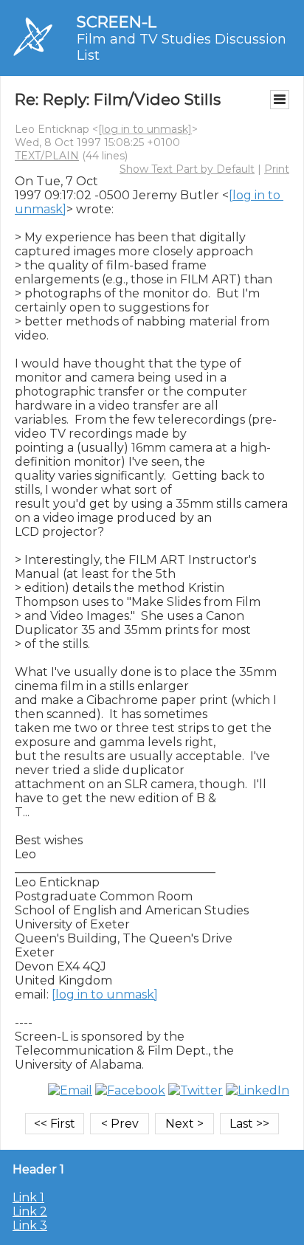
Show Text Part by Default (187, 169)
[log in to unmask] (145, 129)
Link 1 (28, 1197)
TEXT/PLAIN (47, 155)
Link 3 (30, 1225)
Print (276, 169)
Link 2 (30, 1211)
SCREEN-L (116, 22)
